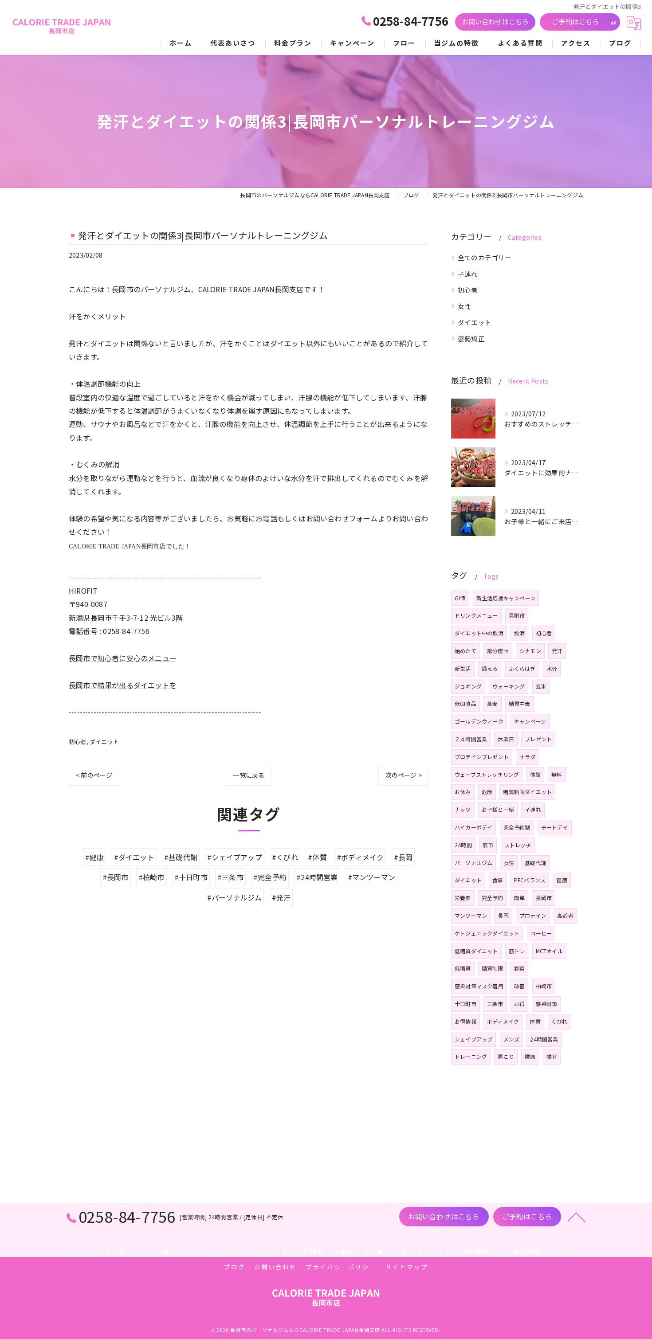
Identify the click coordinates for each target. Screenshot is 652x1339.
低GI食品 (465, 703)
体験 (535, 774)
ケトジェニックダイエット (487, 933)
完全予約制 (516, 827)
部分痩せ (498, 650)
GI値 (460, 598)
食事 (497, 880)
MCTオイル (549, 951)
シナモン (530, 650)
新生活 (463, 668)
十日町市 (465, 1003)
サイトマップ (406, 1266)
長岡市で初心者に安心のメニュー (123, 658)
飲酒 (519, 633)
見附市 (517, 615)
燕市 (488, 845)
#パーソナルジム (234, 897)
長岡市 (543, 897)
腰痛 (530, 1056)
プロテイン (532, 915)
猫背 (551, 1056)
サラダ (527, 756)
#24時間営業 (317, 877)
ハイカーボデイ (473, 827)
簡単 (519, 897)
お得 (519, 1003)
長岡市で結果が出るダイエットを (123, 685)
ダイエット (104, 741)
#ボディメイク (360, 857)
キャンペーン (530, 721)
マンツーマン (471, 915)
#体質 (317, 857)
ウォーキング (508, 686)
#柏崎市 (151, 877)
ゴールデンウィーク (479, 721)
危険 (487, 791)
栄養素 (463, 897)
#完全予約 (270, 877)
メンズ (511, 1039)
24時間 (463, 845)
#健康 (94, 857)
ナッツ (463, 809)
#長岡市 (115, 877)
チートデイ (554, 827)
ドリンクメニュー (476, 615)
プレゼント (538, 739)
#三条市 (230, 877)
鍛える (490, 668)
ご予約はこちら (575, 21)
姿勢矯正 (471, 338)
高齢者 (565, 915)
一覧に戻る (248, 775)
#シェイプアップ (234, 857)
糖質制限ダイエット (527, 791)
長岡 (503, 915)
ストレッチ (517, 845)
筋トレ (517, 951)
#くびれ (285, 857)
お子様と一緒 (498, 809)
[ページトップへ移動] (576, 1216)
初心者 (77, 741)
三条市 (495, 1003)
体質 (535, 1021)
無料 (556, 774)
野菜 (519, 968)
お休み (463, 791)
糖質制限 (492, 968)
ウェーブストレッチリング (487, 774)
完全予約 (492, 897)
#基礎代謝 (180, 857)
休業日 (506, 739)
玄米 (541, 686)
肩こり (506, 1056)
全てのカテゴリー (485, 257)
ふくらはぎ (522, 668)
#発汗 (281, 897)
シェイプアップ (473, 1039)
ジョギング (468, 686)
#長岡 (403, 857)
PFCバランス (530, 880)
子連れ (468, 273)
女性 (464, 306)
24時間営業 (544, 1039)
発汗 (557, 650)
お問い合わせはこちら (495, 21)
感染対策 (546, 1003)
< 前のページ (94, 775)
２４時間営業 (471, 739)
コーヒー (541, 933)
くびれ (559, 1021)
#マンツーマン (371, 877)
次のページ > (403, 775)
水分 (551, 668)
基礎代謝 (535, 862)
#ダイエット (134, 857)
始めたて (465, 650)
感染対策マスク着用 (479, 986)
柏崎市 (544, 986)
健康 (561, 880)
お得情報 (465, 1021)
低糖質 (463, 968)
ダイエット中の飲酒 (479, 633)
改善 (519, 986)
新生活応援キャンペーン (505, 598)
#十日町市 (191, 877)
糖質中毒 (519, 703)
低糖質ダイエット (476, 951)
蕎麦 (492, 703)
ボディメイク (503, 1021)
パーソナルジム (473, 862)
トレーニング (471, 1056)
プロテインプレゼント (482, 756)
